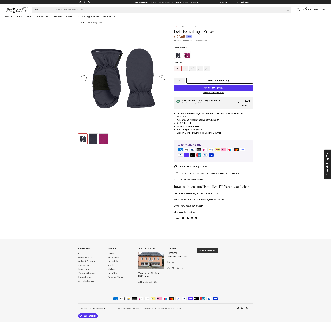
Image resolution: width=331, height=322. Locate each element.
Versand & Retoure (87, 273)
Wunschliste (113, 257)
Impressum (83, 269)
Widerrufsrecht (85, 257)
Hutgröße (112, 273)
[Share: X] (187, 218)
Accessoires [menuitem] (41, 16)
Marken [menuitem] (58, 16)
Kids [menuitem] (29, 16)
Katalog (111, 265)
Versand (184, 40)
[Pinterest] (88, 2)
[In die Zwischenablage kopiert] (196, 218)
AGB (80, 253)
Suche (111, 253)
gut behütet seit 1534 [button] (147, 282)
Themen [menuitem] (70, 16)
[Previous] (84, 78)
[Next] (162, 78)
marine (178, 55)
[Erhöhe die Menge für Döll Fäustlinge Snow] (183, 81)
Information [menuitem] (109, 16)
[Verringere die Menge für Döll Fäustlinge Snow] (176, 81)
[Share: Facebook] (183, 218)
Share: (177, 218)
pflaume (187, 55)
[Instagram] (84, 2)
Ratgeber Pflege (115, 277)
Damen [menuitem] (9, 16)
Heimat (81, 23)
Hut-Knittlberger (115, 261)
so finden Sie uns (86, 281)
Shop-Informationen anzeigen (244, 102)
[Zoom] (162, 30)
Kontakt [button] (171, 262)
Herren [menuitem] (19, 16)
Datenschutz (84, 265)
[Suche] (288, 10)
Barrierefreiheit (84, 277)
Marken (111, 269)
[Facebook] (80, 2)
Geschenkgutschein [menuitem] (88, 16)
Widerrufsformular (86, 261)
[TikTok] (93, 2)
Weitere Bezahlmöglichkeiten (213, 93)
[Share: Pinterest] (192, 218)
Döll (176, 27)
